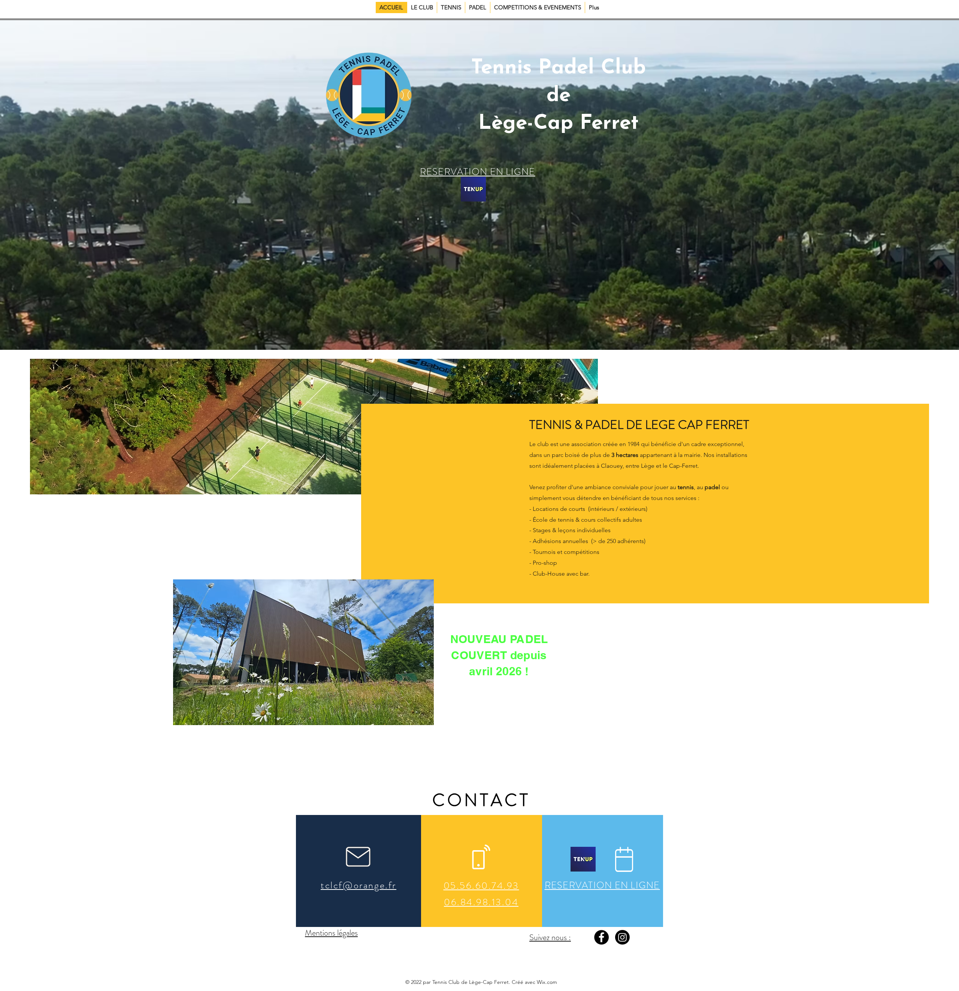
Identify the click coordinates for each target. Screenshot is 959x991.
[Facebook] (601, 937)
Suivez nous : (550, 937)
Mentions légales (331, 933)
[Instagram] (622, 937)
